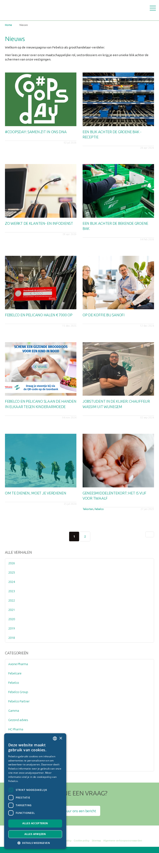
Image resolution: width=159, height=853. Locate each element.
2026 (11, 563)
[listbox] (55, 738)
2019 (11, 628)
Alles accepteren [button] (35, 823)
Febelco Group (18, 692)
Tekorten (88, 509)
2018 (11, 637)
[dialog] (35, 791)
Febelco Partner (19, 701)
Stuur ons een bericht (79, 811)
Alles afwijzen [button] (35, 834)
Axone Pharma (18, 664)
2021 (11, 609)
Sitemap (96, 840)
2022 (11, 600)
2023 (11, 591)
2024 (11, 582)
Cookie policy (81, 840)
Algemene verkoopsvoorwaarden (122, 840)
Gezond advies (18, 720)
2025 (11, 572)
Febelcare (15, 673)
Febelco (99, 509)
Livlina (12, 738)
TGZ (11, 766)
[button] (35, 843)
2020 (11, 619)
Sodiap (13, 748)
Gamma (13, 710)
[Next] (149, 534)
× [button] (60, 738)
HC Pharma (15, 729)
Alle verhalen (18, 552)
